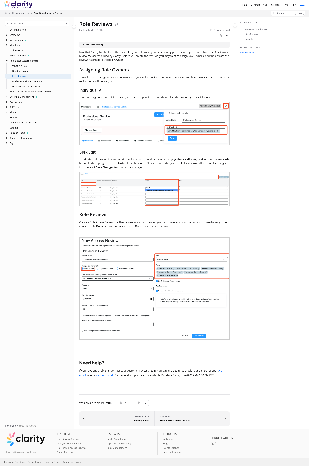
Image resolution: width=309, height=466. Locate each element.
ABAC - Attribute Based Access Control (30, 91)
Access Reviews (18, 55)
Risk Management (117, 447)
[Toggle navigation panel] (74, 27)
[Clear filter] (66, 23)
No (144, 403)
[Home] (18, 5)
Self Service (16, 107)
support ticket (104, 375)
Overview (15, 34)
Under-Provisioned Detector (27, 81)
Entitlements (16, 50)
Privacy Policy (34, 462)
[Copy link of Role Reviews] (116, 24)
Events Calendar (171, 447)
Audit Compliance (117, 439)
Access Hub (16, 101)
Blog (165, 443)
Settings (14, 127)
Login (302, 4)
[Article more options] (227, 35)
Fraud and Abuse (52, 462)
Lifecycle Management (22, 96)
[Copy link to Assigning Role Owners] (134, 70)
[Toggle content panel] (235, 25)
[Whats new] (286, 4)
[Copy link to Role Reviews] (112, 214)
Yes (126, 403)
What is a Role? (20, 65)
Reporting (15, 117)
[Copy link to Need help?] (109, 363)
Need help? (250, 39)
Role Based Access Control (48, 13)
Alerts (13, 112)
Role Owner (100, 159)
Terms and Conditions (14, 462)
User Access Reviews (68, 439)
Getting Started (18, 29)
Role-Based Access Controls (72, 447)
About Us (80, 462)
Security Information (21, 138)
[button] (288, 13)
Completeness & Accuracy (23, 122)
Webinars (168, 439)
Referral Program (172, 452)
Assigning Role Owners (256, 28)
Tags (12, 143)
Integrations (16, 40)
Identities (15, 45)
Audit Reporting (65, 452)
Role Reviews (19, 76)
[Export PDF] (220, 35)
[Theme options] (294, 4)
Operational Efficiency (119, 443)
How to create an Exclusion (26, 86)
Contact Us (68, 462)
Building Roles (20, 71)
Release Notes (17, 132)
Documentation (20, 13)
